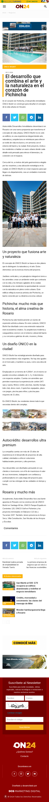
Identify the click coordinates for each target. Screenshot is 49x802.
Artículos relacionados (12, 576)
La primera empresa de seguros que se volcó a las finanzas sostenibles (36, 565)
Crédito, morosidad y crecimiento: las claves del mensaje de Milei (29, 600)
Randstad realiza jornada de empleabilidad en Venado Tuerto (13, 565)
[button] (45, 6)
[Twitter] (27, 773)
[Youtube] (34, 773)
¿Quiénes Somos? (24, 752)
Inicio (4, 13)
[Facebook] (14, 773)
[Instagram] (21, 773)
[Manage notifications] (6, 796)
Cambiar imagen (14, 712)
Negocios (12, 13)
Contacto (24, 756)
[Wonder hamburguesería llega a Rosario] (9, 612)
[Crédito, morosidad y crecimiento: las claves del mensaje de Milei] (9, 600)
